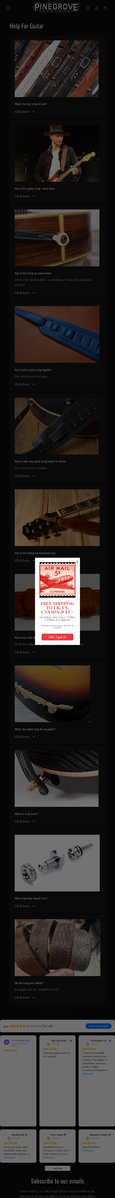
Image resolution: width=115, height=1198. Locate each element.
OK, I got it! (57, 637)
